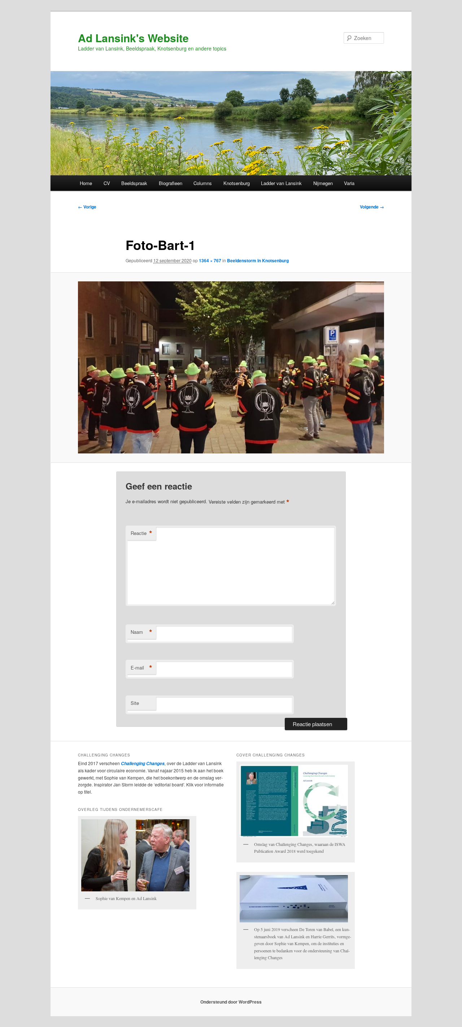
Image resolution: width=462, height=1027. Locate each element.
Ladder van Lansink (281, 183)
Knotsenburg (236, 183)
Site (135, 702)
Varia (349, 183)
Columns (202, 183)
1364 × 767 (210, 260)
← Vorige (87, 206)
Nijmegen (323, 183)
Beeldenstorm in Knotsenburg (258, 260)
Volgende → (372, 206)
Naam (141, 632)
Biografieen (170, 183)
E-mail (141, 667)
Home (86, 183)
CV (107, 183)
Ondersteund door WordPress (231, 1002)
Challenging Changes (142, 763)
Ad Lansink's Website (133, 37)
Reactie (141, 533)
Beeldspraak (134, 183)
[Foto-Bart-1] (231, 367)
